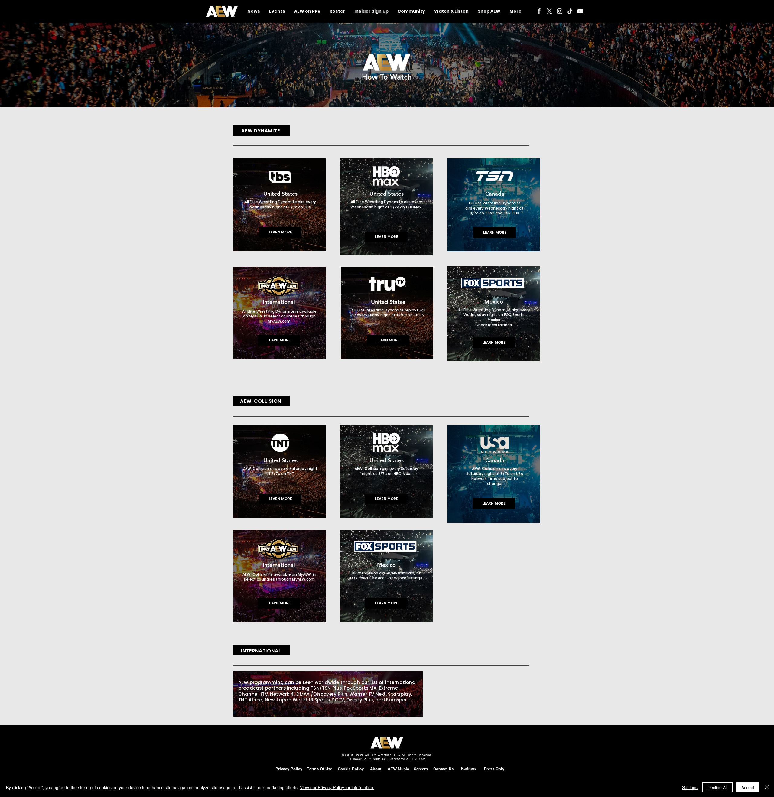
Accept (747, 787)
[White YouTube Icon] (580, 11)
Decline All (717, 787)
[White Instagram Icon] (559, 11)
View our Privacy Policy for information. (337, 787)
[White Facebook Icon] (539, 11)
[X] (549, 11)
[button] (411, 11)
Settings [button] (690, 787)
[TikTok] (570, 11)
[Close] (766, 787)
